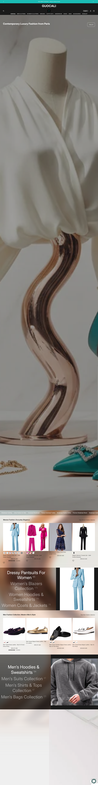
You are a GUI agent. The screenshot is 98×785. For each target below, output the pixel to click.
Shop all (91, 24)
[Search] (3, 11)
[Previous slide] (5, 537)
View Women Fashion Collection (87, 520)
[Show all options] (24, 552)
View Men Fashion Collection (88, 614)
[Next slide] (23, 537)
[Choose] (23, 548)
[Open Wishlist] (4, 563)
